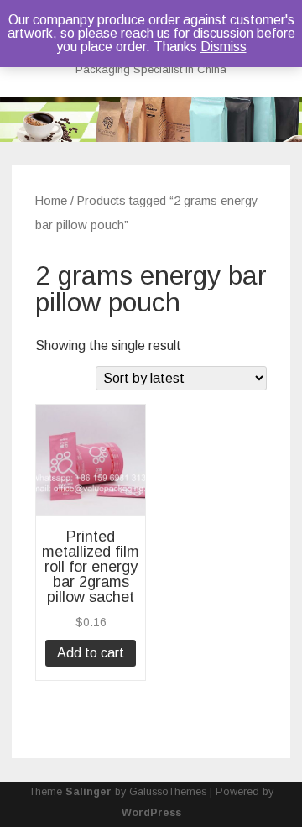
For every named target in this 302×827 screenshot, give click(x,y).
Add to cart (90, 653)
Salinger (88, 792)
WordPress (151, 813)
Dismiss (223, 46)
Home (51, 200)
